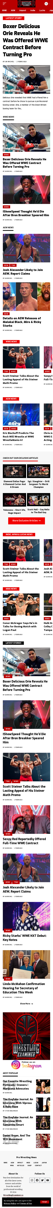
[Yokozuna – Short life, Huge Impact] (14, 499)
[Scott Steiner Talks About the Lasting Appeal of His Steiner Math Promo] (21, 357)
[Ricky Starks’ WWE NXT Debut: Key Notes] (26, 916)
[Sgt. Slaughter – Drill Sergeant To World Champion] (38, 470)
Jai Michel (9, 61)
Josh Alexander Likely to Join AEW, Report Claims (23, 272)
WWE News (11, 341)
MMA (6, 618)
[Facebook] (37, 1180)
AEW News (11, 398)
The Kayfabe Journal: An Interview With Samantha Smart (18, 1121)
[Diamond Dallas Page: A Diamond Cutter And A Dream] (14, 470)
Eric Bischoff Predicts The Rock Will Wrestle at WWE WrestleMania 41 (18, 436)
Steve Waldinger (11, 1111)
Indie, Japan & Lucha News (19, 534)
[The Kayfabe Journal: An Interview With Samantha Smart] (43, 1123)
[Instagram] (31, 1180)
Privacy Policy (10, 1203)
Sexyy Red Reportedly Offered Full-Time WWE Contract (24, 841)
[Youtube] (47, 1180)
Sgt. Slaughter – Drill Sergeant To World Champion (38, 484)
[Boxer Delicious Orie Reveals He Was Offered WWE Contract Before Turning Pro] (26, 79)
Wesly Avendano (11, 1143)
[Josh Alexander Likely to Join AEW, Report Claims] (26, 248)
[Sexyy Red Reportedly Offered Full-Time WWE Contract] (26, 819)
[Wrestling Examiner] (26, 3)
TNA (13, 265)
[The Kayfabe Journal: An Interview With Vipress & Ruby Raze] (43, 1104)
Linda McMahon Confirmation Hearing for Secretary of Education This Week (24, 988)
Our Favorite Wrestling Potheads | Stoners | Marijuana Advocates (17, 1085)
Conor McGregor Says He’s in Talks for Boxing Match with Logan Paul (20, 626)
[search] (40, 4)
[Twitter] (42, 1180)
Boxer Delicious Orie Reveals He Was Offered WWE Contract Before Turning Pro (25, 40)
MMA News (11, 589)
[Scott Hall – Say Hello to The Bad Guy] (38, 499)
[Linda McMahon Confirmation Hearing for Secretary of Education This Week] (26, 964)
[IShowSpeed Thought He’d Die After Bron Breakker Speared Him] (26, 189)
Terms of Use (26, 1203)
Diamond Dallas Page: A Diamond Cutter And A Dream (14, 484)
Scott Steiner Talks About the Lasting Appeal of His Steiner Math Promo (21, 379)
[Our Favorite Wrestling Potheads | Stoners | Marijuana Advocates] (43, 1086)
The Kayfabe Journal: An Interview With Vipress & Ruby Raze (18, 1103)
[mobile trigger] (5, 4)
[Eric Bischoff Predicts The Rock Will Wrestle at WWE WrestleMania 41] (21, 414)
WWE (6, 154)
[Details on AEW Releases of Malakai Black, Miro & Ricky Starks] (26, 296)
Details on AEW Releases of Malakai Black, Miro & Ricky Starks (22, 322)
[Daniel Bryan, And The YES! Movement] (43, 1141)
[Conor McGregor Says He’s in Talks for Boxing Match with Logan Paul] (21, 604)
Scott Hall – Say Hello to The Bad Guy (38, 511)
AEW (6, 265)
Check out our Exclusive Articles (20, 458)
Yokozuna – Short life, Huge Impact (14, 511)
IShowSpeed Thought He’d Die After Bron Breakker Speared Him (26, 213)
